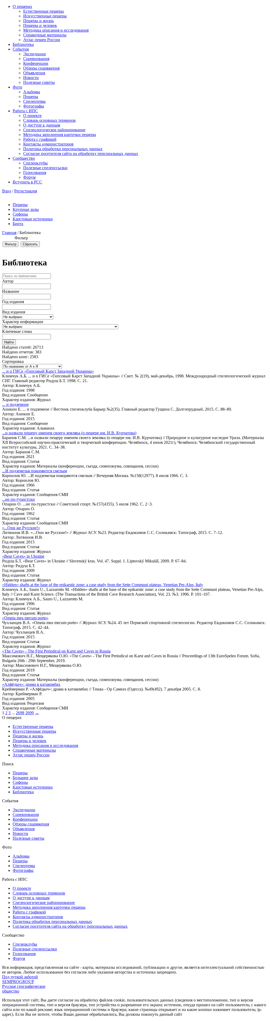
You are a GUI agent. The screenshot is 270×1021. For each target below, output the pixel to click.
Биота (18, 223)
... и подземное (15, 404)
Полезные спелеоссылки (45, 168)
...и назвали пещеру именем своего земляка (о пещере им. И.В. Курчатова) (69, 433)
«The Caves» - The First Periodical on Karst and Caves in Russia (56, 651)
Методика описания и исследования (56, 30)
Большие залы (25, 777)
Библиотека (23, 44)
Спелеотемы (34, 101)
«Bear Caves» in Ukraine (23, 556)
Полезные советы (39, 82)
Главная (9, 232)
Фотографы (33, 106)
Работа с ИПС (25, 111)
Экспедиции (34, 54)
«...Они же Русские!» (21, 528)
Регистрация (25, 191)
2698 (20, 713)
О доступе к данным (41, 125)
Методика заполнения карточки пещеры (59, 134)
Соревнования (36, 58)
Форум (29, 177)
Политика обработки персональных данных (63, 149)
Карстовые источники (33, 219)
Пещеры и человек (40, 25)
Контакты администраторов (48, 144)
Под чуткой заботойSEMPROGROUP (20, 979)
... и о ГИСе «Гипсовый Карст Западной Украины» (48, 371)
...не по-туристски (18, 499)
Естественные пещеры (43, 11)
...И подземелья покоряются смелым (34, 471)
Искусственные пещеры (45, 16)
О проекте (32, 115)
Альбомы (31, 92)
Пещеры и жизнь (38, 20)
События (21, 49)
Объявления (34, 73)
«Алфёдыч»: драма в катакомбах (31, 684)
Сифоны (20, 214)
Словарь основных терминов (49, 120)
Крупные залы (26, 209)
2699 (29, 713)
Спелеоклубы (35, 163)
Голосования (34, 172)
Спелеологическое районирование (54, 130)
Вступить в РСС (27, 182)
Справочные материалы (44, 35)
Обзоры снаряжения (41, 68)
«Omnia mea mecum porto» (25, 618)
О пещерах (22, 6)
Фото (17, 87)
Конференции (35, 63)
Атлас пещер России (41, 39)
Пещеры (30, 96)
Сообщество (24, 158)
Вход (6, 191)
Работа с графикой (39, 139)
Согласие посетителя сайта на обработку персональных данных (80, 153)
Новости (31, 77)
